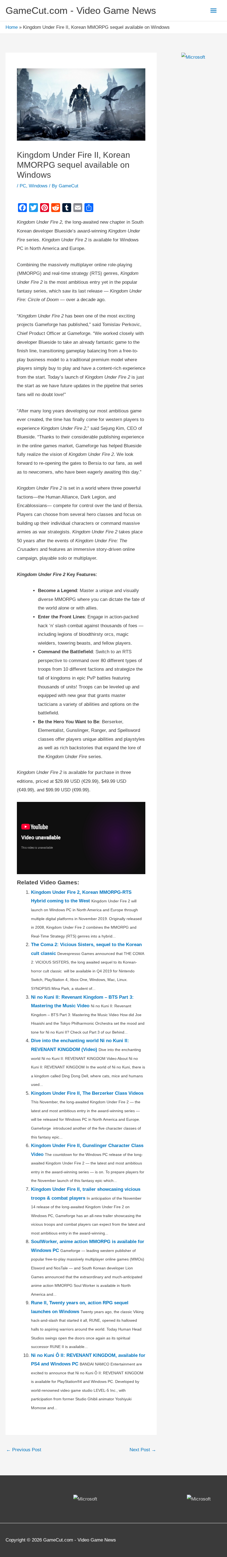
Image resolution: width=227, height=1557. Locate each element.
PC (23, 186)
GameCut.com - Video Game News (81, 10)
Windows (38, 186)
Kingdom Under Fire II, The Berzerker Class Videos (87, 1093)
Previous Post (23, 1449)
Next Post (143, 1449)
